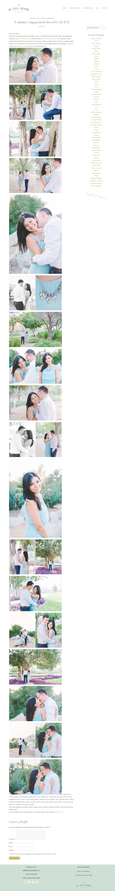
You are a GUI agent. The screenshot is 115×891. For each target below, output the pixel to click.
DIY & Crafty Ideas (96, 71)
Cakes (96, 56)
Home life (96, 97)
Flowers (96, 84)
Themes (96, 153)
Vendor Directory (96, 168)
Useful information (96, 163)
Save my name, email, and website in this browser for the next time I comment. (34, 854)
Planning (96, 135)
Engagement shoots (96, 74)
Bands (96, 41)
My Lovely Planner (96, 122)
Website (11, 850)
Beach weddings (96, 43)
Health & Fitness (96, 94)
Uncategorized (96, 160)
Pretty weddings (96, 137)
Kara (96, 107)
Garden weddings (96, 89)
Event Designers (96, 76)
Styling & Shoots (96, 150)
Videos (96, 175)
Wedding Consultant (96, 181)
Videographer (96, 173)
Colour (96, 69)
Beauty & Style (96, 48)
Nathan (96, 127)
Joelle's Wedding (96, 104)
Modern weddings (96, 112)
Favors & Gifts (96, 79)
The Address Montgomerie (49, 38)
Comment (12, 839)
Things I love (96, 155)
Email (11, 846)
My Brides (96, 114)
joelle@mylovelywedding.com (31, 870)
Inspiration (32, 18)
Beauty (96, 46)
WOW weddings (96, 186)
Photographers (50, 18)
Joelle (96, 102)
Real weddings (96, 140)
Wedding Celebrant (96, 178)
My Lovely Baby (96, 117)
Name (11, 843)
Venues (96, 170)
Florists (96, 81)
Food (96, 86)
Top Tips (96, 158)
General (96, 92)
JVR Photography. (22, 38)
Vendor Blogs (96, 165)
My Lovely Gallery (96, 120)
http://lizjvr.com (59, 812)
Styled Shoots (96, 148)
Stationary (96, 142)
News (96, 130)
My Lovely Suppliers (41, 18)
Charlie (96, 66)
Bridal (96, 51)
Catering (96, 59)
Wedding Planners (96, 183)
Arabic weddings (96, 38)
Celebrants (96, 64)
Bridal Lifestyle (96, 53)
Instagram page (21, 46)
